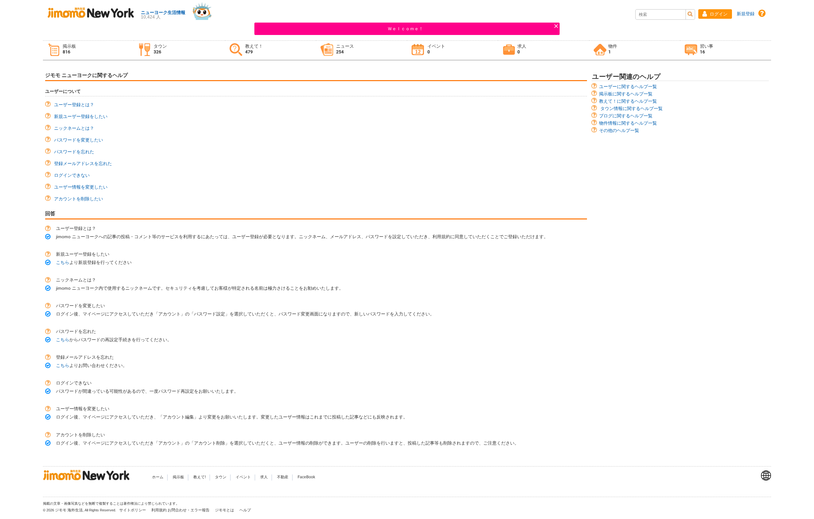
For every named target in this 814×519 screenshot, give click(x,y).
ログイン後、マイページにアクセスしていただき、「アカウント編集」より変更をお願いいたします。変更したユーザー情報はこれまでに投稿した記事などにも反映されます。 (232, 416)
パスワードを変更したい (78, 139)
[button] (715, 14)
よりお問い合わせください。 (91, 365)
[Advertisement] (680, 180)
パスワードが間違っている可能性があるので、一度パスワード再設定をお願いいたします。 (147, 391)
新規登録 (746, 13)
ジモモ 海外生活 (69, 510)
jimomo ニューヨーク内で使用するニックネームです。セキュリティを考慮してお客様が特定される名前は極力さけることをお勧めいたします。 (199, 288)
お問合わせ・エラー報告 (189, 510)
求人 (264, 477)
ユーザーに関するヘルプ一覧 (628, 86)
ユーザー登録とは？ (74, 104)
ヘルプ (245, 510)
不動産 (282, 477)
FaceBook (306, 477)
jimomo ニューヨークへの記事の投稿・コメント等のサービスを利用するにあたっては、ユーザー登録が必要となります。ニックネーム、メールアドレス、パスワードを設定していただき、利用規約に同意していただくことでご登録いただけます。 (302, 236)
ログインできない (72, 175)
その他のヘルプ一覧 (619, 130)
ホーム (157, 477)
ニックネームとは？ (74, 128)
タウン (220, 477)
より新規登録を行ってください (94, 262)
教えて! (199, 477)
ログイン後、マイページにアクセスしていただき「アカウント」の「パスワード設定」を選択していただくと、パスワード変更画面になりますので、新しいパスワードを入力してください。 (245, 313)
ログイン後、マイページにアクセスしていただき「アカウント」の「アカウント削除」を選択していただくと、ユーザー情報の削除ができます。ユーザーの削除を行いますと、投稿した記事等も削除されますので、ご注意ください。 (287, 443)
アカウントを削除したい (78, 198)
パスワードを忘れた (74, 151)
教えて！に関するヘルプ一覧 (628, 101)
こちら (62, 262)
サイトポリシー (133, 510)
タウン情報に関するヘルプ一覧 (631, 108)
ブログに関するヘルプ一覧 (625, 115)
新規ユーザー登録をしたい (80, 116)
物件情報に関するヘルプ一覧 (628, 123)
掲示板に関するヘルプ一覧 (625, 93)
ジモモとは (225, 510)
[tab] (88, 50)
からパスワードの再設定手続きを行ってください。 (114, 339)
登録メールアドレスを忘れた (83, 163)
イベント (243, 477)
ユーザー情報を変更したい (80, 187)
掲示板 (178, 477)
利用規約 (159, 510)
